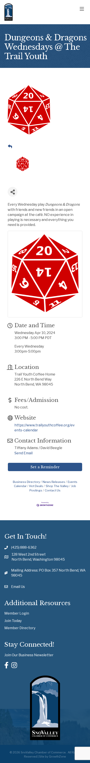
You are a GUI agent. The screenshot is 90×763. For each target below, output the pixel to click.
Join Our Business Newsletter (29, 655)
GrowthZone (57, 756)
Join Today (13, 621)
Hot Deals (36, 486)
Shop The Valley (57, 486)
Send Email (23, 453)
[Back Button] (10, 147)
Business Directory (26, 482)
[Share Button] (12, 192)
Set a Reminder (45, 467)
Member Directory (19, 628)
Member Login (16, 613)
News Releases (54, 482)
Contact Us (53, 490)
